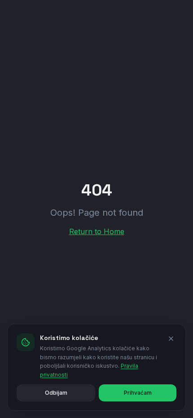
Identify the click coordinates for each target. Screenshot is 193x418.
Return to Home (96, 231)
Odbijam (56, 392)
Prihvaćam (138, 392)
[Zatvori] (171, 338)
